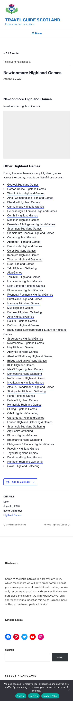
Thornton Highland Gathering (24, 259)
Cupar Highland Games (21, 237)
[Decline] (68, 690)
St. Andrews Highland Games (25, 338)
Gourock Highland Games (23, 184)
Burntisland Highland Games (24, 299)
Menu (38, 33)
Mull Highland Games (20, 308)
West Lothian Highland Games (25, 193)
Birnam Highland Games (22, 435)
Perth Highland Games (21, 396)
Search (9, 649)
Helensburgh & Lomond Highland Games (32, 211)
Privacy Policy (50, 696)
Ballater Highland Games (22, 400)
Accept (21, 696)
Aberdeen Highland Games (23, 242)
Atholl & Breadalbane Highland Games (30, 387)
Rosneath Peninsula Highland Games (30, 294)
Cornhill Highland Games (22, 215)
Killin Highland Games (20, 365)
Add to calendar (21, 482)
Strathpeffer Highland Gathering (26, 391)
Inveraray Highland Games (23, 303)
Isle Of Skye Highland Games (25, 369)
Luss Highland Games (20, 264)
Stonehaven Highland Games (25, 290)
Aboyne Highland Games (22, 352)
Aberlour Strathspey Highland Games (29, 356)
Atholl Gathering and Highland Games (30, 198)
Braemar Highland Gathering (24, 440)
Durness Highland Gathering (24, 312)
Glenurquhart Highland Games (25, 418)
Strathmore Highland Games (24, 228)
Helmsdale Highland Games (24, 404)
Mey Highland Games (20, 347)
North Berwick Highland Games (26, 378)
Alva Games (14, 272)
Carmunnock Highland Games (25, 206)
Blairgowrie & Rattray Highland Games (30, 444)
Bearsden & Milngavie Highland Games (31, 224)
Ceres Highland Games (21, 250)
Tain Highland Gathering (22, 268)
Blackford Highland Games (23, 202)
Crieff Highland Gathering (22, 413)
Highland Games (12, 515)
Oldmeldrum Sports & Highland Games (30, 233)
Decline (34, 696)
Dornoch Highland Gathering (24, 374)
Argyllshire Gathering (20, 431)
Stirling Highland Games (22, 409)
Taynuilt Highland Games (22, 453)
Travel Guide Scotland (32, 19)
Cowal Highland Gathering (23, 466)
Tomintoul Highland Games (23, 277)
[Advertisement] (36, 135)
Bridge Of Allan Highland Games (27, 360)
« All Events (11, 53)
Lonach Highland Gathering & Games (29, 422)
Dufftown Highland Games (23, 325)
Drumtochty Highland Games (24, 246)
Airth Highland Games (20, 316)
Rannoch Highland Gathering (25, 461)
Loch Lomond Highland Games (26, 286)
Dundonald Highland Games (24, 457)
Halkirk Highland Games (22, 321)
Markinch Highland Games (23, 220)
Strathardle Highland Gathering (26, 426)
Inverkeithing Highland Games (25, 382)
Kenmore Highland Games (23, 255)
